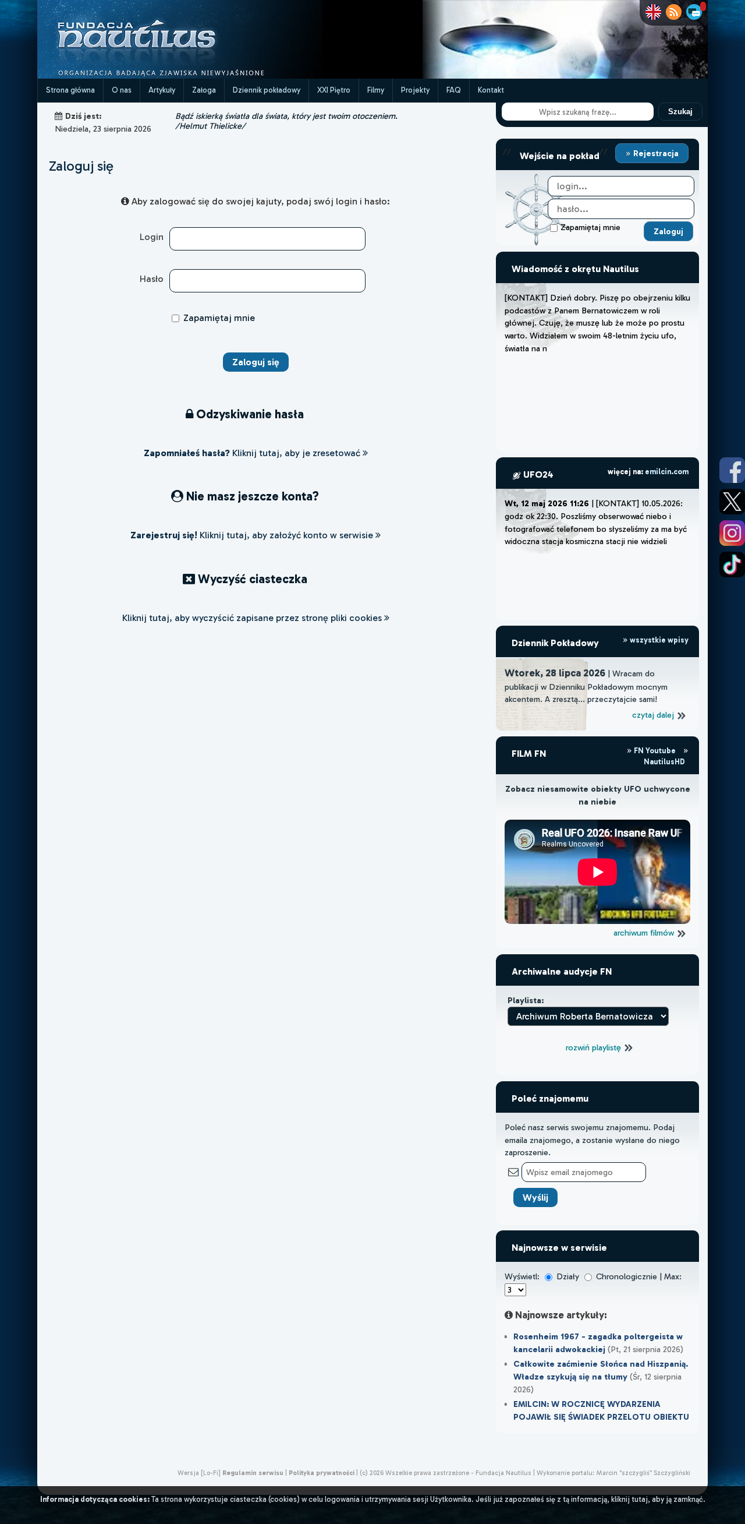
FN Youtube (654, 750)
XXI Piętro (333, 90)
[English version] (653, 12)
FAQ (453, 90)
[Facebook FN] (732, 470)
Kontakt (491, 90)
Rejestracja (655, 153)
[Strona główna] (179, 75)
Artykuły (161, 90)
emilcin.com (667, 471)
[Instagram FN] (732, 533)
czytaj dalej (654, 715)
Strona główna (70, 90)
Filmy (375, 90)
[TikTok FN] (732, 564)
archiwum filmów (644, 932)
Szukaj (680, 111)
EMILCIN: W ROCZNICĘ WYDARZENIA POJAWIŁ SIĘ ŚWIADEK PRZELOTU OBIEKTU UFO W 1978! (601, 1416)
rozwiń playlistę (594, 1047)
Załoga (204, 90)
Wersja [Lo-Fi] (199, 1473)
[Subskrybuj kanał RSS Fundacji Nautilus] (674, 12)
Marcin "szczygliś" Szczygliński (643, 1473)
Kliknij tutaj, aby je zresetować (253, 452)
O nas (122, 90)
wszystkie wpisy (658, 640)
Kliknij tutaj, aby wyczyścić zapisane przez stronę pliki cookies (253, 617)
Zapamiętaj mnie (590, 227)
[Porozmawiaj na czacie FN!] (694, 12)
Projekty (415, 90)
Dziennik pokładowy (266, 90)
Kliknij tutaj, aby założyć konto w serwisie (252, 535)
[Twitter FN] (732, 501)
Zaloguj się (81, 165)
